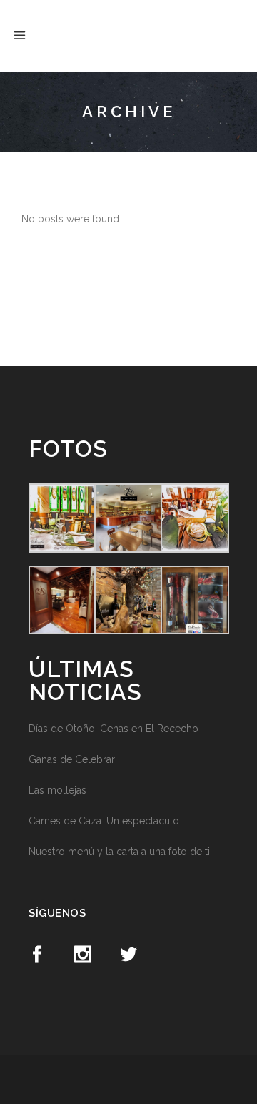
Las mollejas (57, 790)
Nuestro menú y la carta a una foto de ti (119, 851)
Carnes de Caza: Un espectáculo (104, 821)
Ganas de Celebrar (72, 759)
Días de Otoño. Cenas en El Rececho (113, 728)
